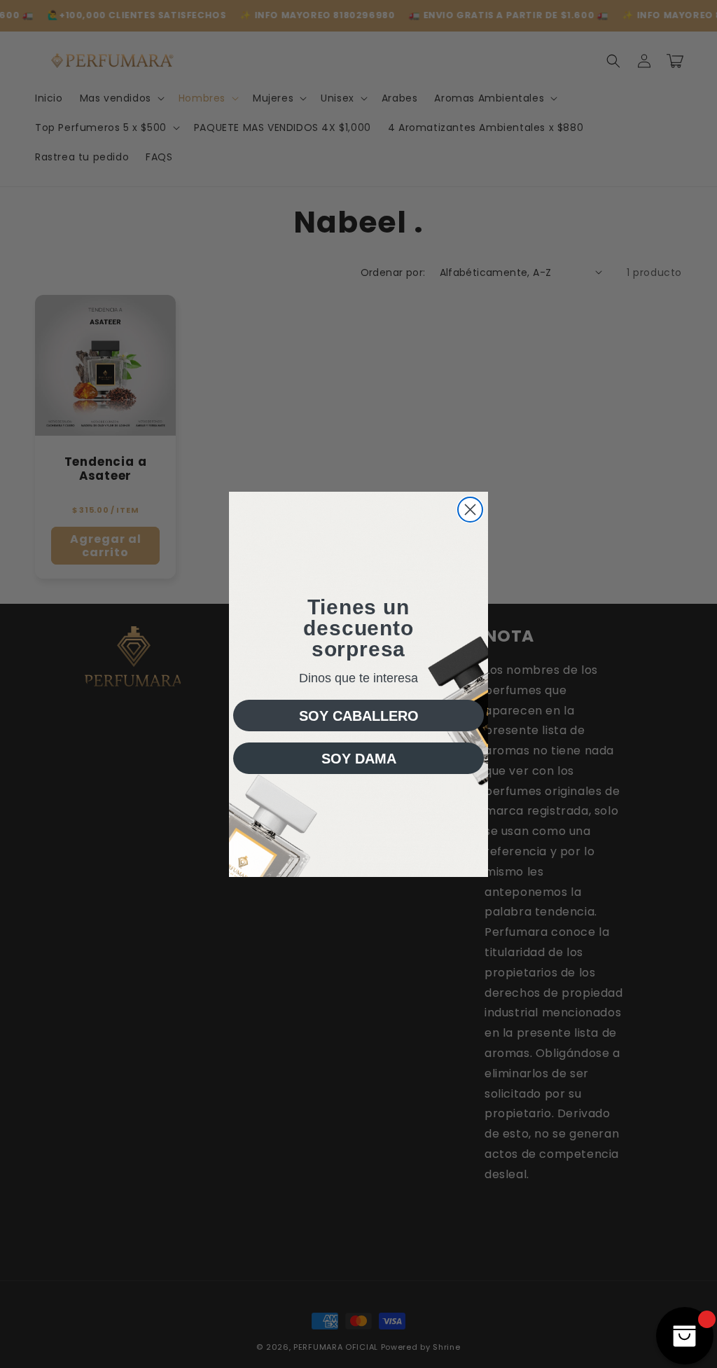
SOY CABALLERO (359, 716)
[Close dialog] (470, 509)
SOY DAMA (358, 758)
